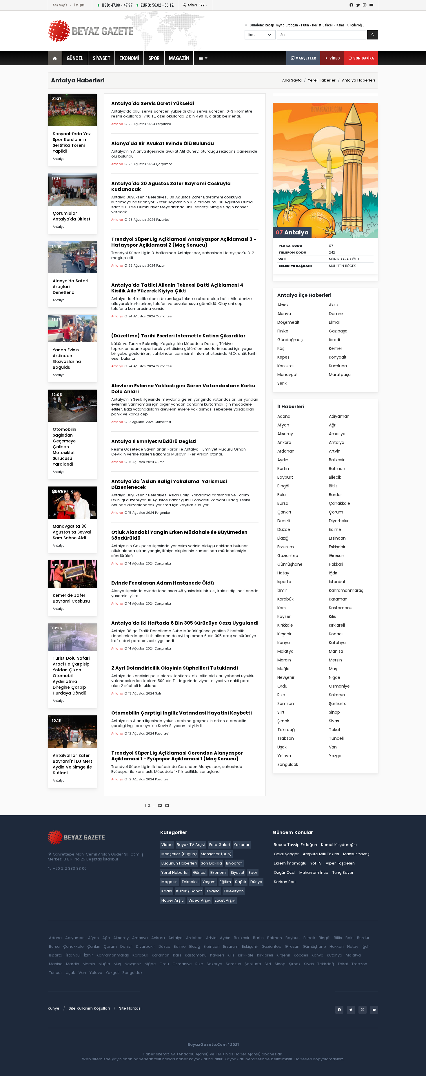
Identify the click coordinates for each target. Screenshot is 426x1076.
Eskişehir (337, 547)
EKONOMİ (129, 58)
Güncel (199, 872)
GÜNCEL (75, 58)
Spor (252, 872)
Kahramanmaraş (346, 590)
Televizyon (234, 891)
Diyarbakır (339, 521)
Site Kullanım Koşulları (89, 1008)
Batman (337, 468)
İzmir (282, 590)
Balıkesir (337, 460)
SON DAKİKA (363, 58)
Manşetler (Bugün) (179, 854)
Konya (283, 642)
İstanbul (337, 582)
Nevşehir (285, 677)
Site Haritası (130, 1008)
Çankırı (284, 512)
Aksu (333, 305)
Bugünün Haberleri (179, 863)
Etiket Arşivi (225, 900)
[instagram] (365, 5)
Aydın (282, 460)
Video (167, 844)
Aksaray (285, 434)
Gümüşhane (290, 564)
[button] (203, 58)
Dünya (256, 882)
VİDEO (334, 58)
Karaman (338, 599)
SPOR (154, 58)
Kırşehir (284, 634)
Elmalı (335, 322)
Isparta (284, 582)
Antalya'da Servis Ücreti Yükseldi (152, 103)
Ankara (195, 5)
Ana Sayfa (59, 5)
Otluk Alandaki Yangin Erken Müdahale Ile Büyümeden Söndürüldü (179, 535)
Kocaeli (336, 634)
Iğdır (333, 573)
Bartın (283, 468)
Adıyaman (339, 416)
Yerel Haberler (322, 80)
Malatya (285, 651)
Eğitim (225, 882)
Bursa (282, 503)
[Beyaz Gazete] (77, 836)
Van (333, 747)
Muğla (283, 669)
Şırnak (283, 721)
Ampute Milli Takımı (321, 854)
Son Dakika (211, 863)
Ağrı (332, 425)
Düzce (283, 529)
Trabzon (285, 738)
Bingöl (283, 486)
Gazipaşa (338, 331)
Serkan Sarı (285, 882)
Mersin (335, 660)
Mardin (284, 660)
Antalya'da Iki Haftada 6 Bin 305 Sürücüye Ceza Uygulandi (184, 623)
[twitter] (358, 5)
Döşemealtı (289, 322)
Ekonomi (218, 872)
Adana (283, 416)
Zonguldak (287, 764)
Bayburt (285, 477)
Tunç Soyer (343, 872)
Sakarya (337, 695)
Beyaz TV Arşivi (191, 844)
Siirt (281, 712)
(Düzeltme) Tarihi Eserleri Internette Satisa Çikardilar (178, 335)
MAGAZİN (179, 58)
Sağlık (240, 882)
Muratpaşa (340, 374)
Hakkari (336, 564)
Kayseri (284, 616)
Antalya (336, 442)
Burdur (335, 495)
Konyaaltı (338, 357)
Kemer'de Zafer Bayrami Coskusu (71, 598)
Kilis (332, 616)
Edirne (335, 529)
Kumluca (338, 366)
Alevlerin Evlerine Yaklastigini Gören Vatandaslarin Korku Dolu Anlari (183, 388)
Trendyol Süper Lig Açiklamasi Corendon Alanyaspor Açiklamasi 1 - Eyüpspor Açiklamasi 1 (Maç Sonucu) (177, 756)
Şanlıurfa (338, 703)
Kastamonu (340, 608)
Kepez (283, 357)
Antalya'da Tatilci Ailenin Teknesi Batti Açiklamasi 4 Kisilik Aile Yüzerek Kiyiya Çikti (177, 288)
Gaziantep (287, 555)
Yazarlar (242, 844)
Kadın (166, 891)
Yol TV (316, 863)
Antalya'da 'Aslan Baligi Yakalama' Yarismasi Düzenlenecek (169, 484)
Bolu (281, 495)
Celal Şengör (286, 854)
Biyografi (234, 863)
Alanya (284, 314)
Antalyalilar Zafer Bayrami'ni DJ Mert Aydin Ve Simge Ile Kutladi (72, 764)
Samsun (285, 703)
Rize (281, 695)
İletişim (79, 5)
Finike (282, 331)
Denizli (283, 521)
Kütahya (337, 642)
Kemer (335, 348)
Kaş (280, 348)
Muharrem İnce (313, 872)
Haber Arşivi (172, 900)
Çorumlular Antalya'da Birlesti (72, 216)
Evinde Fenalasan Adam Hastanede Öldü (162, 583)
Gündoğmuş (290, 340)
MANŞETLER (305, 58)
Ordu (282, 686)
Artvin (335, 451)
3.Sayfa (213, 891)
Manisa (336, 651)
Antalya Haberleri (358, 80)
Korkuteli (285, 366)
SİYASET (101, 58)
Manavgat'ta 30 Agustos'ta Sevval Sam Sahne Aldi (72, 532)
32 (160, 805)
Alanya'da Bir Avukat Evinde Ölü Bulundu (162, 143)
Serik (282, 383)
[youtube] (371, 5)
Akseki (283, 305)
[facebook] (351, 5)
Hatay (283, 573)
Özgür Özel (284, 872)
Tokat (335, 730)
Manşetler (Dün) (216, 854)
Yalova (284, 756)
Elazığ (282, 538)
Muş (333, 669)
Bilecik (335, 477)
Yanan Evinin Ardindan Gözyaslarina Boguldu (67, 358)
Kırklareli (337, 625)
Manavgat (287, 374)
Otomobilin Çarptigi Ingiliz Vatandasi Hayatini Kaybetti (181, 713)
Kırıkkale (285, 625)
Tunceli (336, 738)
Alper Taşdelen (340, 863)
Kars (281, 608)
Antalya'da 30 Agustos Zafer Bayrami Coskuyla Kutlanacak (171, 186)
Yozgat (336, 756)
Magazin (169, 882)
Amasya (337, 434)
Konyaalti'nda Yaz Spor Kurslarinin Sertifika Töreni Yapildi (72, 142)
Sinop (334, 712)
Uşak (282, 747)
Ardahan (285, 451)
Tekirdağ (286, 730)
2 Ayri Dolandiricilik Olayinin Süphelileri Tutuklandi (174, 668)
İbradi (334, 340)
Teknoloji (190, 882)
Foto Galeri (219, 844)
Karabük (285, 599)
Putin (305, 25)
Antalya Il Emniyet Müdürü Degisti (153, 441)
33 (167, 805)
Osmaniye (339, 686)
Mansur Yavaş (356, 854)
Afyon (283, 425)
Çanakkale (339, 503)
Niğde (334, 677)
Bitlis (333, 486)
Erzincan (337, 538)
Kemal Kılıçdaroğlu (350, 25)
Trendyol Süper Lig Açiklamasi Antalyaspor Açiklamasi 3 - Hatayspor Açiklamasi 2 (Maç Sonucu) (183, 242)
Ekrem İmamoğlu (290, 863)
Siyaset (237, 872)
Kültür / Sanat (189, 891)
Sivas (334, 721)
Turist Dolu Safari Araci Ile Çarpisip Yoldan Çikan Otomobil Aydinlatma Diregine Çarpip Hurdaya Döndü (71, 675)
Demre (336, 314)
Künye (53, 1008)
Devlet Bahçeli (322, 25)
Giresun (336, 555)
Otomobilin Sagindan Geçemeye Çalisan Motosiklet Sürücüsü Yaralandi (64, 446)
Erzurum (285, 547)
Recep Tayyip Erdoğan (281, 25)
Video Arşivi (199, 900)
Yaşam (209, 882)
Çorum (336, 512)
